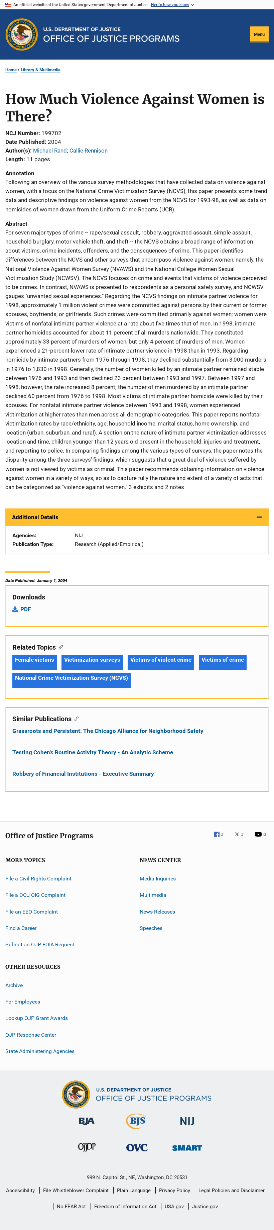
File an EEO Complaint (31, 911)
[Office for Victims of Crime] (137, 1152)
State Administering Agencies (40, 1051)
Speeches (151, 928)
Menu (259, 34)
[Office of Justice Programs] (21, 34)
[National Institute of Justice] (187, 1126)
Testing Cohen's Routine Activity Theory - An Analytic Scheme (92, 752)
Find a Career (20, 928)
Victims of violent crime (161, 659)
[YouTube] (261, 839)
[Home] (111, 34)
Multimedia (153, 895)
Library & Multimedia (40, 69)
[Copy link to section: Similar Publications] (75, 718)
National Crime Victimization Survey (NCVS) (71, 677)
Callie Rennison (89, 150)
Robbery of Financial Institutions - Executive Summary (83, 773)
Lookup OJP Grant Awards (36, 1018)
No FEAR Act (71, 1207)
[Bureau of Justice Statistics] (137, 1130)
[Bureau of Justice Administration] (87, 1126)
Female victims (34, 659)
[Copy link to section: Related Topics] (59, 646)
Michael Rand (50, 150)
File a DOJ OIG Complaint (35, 895)
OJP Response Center (30, 1035)
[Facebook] (221, 839)
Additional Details (35, 517)
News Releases (157, 911)
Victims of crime (222, 659)
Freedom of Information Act (125, 1207)
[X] (241, 839)
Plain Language (134, 1191)
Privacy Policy (174, 1191)
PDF (25, 609)
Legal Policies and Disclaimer (231, 1191)
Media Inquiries (158, 878)
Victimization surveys (92, 659)
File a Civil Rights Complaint (38, 878)
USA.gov (174, 1207)
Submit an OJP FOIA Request (39, 944)
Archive (14, 985)
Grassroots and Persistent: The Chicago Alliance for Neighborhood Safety (107, 731)
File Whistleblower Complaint (76, 1191)
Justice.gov (205, 1207)
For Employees (22, 1002)
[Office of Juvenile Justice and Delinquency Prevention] (87, 1153)
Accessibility (20, 1191)
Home (11, 69)
